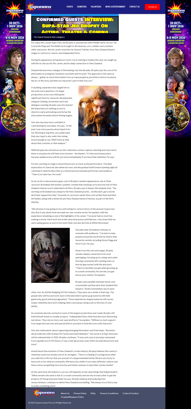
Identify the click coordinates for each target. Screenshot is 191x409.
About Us (65, 393)
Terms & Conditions (109, 393)
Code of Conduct (131, 393)
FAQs (93, 393)
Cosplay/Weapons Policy (72, 397)
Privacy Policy (80, 393)
